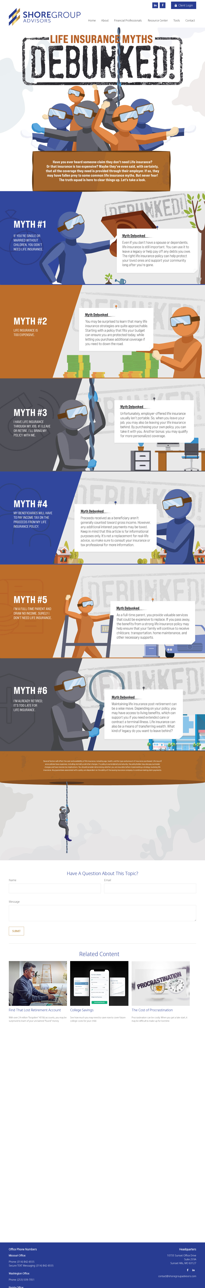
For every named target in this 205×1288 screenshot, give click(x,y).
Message (14, 901)
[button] (92, 20)
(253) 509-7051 (26, 1279)
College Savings (82, 1009)
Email (107, 880)
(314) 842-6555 (26, 1261)
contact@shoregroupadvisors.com (177, 1276)
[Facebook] (162, 5)
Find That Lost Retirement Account (35, 1009)
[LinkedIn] (155, 5)
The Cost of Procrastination (152, 1009)
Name (12, 880)
